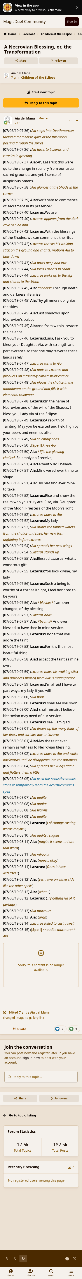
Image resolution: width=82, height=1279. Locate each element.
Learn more (8, 7)
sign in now (31, 1058)
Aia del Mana (20, 73)
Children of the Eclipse (38, 77)
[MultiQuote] (6, 1028)
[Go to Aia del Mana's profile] (6, 75)
